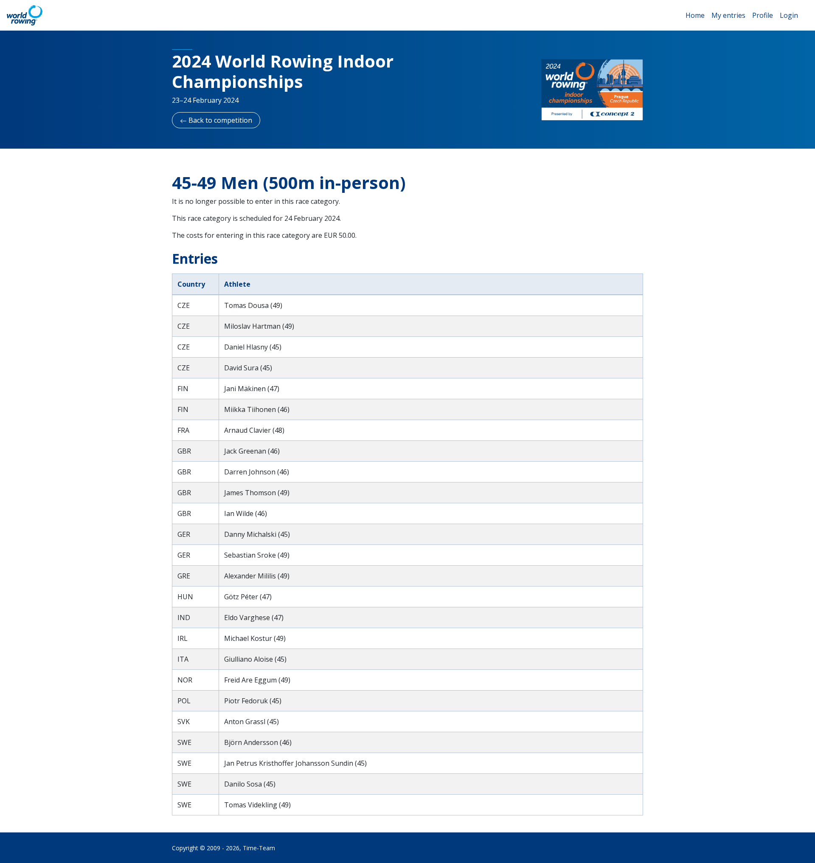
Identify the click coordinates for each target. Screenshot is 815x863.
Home (695, 15)
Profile (762, 15)
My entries (728, 15)
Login (789, 15)
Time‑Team (259, 848)
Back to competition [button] (219, 120)
